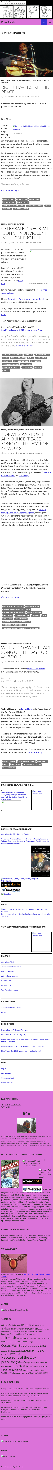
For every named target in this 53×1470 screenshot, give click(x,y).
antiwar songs (31, 1328)
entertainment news (27, 761)
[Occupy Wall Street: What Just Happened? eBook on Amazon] (32, 1181)
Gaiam (3, 1012)
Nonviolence (24, 81)
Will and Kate (32, 1373)
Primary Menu (50, 22)
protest (38, 367)
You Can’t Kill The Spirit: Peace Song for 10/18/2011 (30, 1389)
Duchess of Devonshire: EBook (16, 829)
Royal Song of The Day (34, 430)
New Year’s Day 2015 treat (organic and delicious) (21, 1051)
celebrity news (9, 761)
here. (3, 314)
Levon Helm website (36, 668)
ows (29, 1346)
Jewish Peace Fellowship (11, 967)
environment (7, 81)
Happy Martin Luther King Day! (13, 1035)
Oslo (44, 615)
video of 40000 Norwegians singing (16, 622)
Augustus (22, 97)
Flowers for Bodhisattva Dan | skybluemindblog (20, 1407)
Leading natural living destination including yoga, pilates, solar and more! (26, 915)
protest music (24, 1366)
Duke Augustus (30, 1334)
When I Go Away (9, 768)
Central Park (8, 199)
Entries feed (6, 1073)
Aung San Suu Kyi (42, 355)
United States (40, 1370)
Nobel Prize (35, 361)
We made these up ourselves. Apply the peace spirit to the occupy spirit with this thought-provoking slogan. (14, 795)
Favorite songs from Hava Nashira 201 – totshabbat (21, 1393)
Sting (48, 206)
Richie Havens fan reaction (13, 206)
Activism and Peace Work (21, 1325)
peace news (27, 367)
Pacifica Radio (7, 981)
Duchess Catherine (20, 1332)
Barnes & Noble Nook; (20, 1214)
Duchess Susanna (34, 1331)
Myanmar (7, 361)
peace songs (10, 1362)
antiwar (6, 1328)
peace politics (5, 1354)
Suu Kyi (6, 370)
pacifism (34, 1346)
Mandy (4, 1417)
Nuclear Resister (8, 971)
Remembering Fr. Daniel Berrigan (14, 1030)
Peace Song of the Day (32, 764)
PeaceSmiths (6, 985)
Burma (30, 358)
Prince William (41, 1362)
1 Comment (34, 97)
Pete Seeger (24, 475)
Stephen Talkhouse (35, 206)
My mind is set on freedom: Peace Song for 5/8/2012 (24, 1394)
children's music (6, 1332)
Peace (33, 81)
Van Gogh (7, 209)
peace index (19, 1351)
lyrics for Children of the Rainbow (16, 609)
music (5, 764)
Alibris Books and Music (11, 1008)
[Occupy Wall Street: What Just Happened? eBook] (32, 1189)
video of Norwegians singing (14, 625)
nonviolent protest (11, 367)
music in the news (35, 612)
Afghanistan (39, 1325)
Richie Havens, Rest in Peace (25, 89)
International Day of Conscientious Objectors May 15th (23, 1046)
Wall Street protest (17, 1373)
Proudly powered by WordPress (12, 1467)
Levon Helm (26, 709)
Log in (3, 1069)
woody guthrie (43, 1373)
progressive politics (8, 1366)
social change (28, 1370)
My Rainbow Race (22, 615)
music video (12, 1342)
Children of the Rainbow (13, 606)
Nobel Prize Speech (10, 364)
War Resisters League (9, 990)
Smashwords (38, 1214)
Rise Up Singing (21, 619)
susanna (20, 243)
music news (34, 199)
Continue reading (10, 190)
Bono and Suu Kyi (18, 358)
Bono (5, 358)
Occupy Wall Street (14, 1345)
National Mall (9, 203)
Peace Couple (8, 22)
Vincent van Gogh (21, 209)
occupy (30, 1342)
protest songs (40, 1366)
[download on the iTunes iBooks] (26, 879)
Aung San (28, 355)
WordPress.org (7, 1082)
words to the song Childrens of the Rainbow (21, 628)
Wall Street (5, 1373)
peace (42, 1345)
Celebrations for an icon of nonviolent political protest (24, 233)
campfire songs (43, 1329)
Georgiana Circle (8, 962)
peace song (15, 1354)
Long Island (22, 199)
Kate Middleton (22, 1338)
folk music (9, 1337)
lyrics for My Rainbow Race (14, 612)
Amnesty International (12, 355)
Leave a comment (35, 243)
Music (15, 81)
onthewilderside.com (9, 976)
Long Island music (43, 1338)
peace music (34, 1350)
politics (33, 1362)
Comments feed (7, 1078)
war (26, 1373)
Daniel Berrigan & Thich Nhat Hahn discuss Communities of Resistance (24, 1409)
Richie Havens (23, 203)
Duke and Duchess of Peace (12, 1334)
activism (4, 1325)
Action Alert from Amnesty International (26, 299)
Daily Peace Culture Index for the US (36, 1141)
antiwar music (17, 1328)
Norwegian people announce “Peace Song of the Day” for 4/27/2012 (24, 441)
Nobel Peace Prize (21, 361)
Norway (36, 615)
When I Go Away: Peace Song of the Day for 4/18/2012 (26, 652)
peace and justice (7, 1351)
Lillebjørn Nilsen (32, 606)
